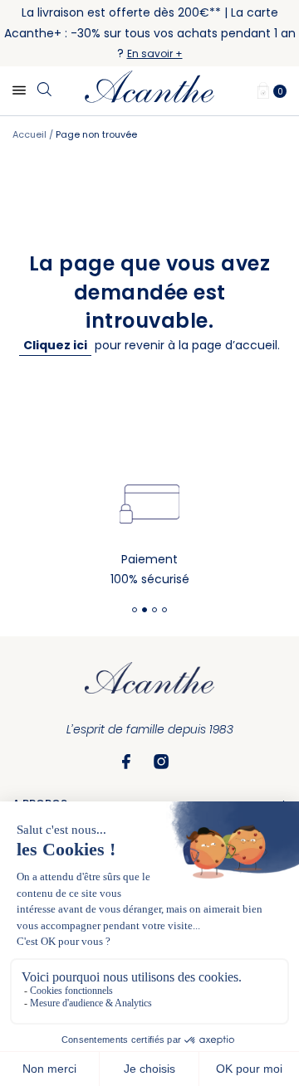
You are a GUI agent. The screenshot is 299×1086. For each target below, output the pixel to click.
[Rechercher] (44, 90)
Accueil (30, 134)
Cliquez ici (55, 345)
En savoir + (155, 53)
